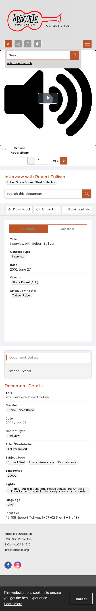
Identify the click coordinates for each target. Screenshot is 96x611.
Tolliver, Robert (21, 295)
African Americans (41, 462)
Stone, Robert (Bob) (25, 282)
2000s (12, 475)
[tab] (28, 229)
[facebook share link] (8, 565)
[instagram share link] (17, 565)
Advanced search (19, 63)
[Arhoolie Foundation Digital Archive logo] (40, 20)
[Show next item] (63, 161)
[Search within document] (86, 193)
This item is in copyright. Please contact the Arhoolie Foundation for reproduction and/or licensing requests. (48, 490)
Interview (18, 256)
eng (10, 504)
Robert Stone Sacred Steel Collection (31, 182)
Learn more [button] (13, 604)
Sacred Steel (16, 462)
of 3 (56, 160)
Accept (81, 599)
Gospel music (67, 462)
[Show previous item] (31, 161)
